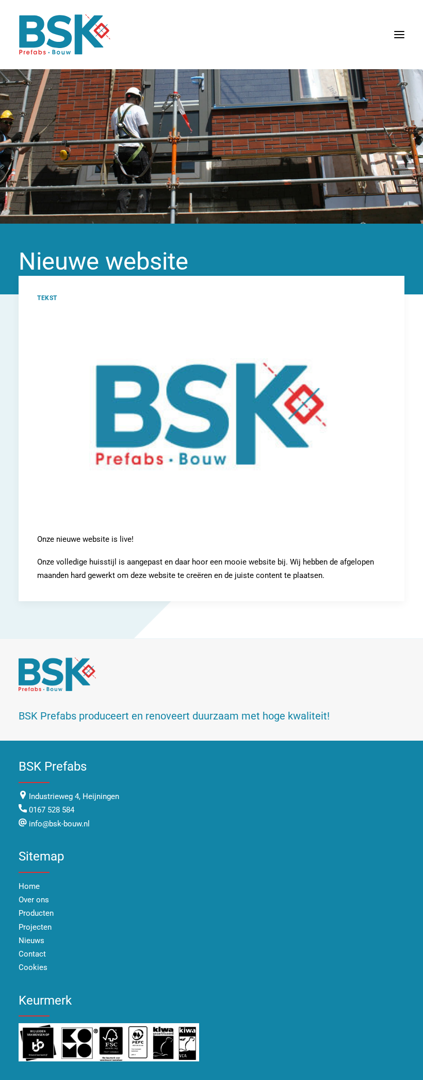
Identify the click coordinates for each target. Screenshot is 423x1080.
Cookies (33, 967)
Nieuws (31, 940)
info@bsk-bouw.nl (58, 823)
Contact (32, 954)
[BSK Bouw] (66, 34)
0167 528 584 (51, 810)
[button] (399, 34)
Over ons (34, 899)
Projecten (35, 927)
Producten (36, 913)
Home (29, 886)
